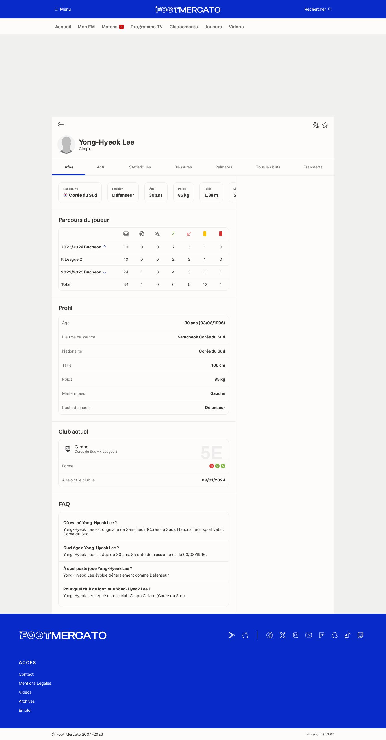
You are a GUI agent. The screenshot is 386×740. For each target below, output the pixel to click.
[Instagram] (295, 635)
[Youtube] (308, 635)
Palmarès (223, 167)
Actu (101, 167)
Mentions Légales (35, 683)
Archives (27, 701)
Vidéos (25, 692)
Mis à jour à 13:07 (320, 734)
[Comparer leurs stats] (316, 125)
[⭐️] (325, 125)
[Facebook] (269, 635)
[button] (63, 9)
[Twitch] (360, 635)
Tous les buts (268, 167)
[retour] (60, 125)
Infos (68, 167)
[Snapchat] (334, 635)
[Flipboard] (321, 635)
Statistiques (140, 167)
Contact (26, 674)
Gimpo (85, 148)
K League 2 (71, 259)
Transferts (313, 167)
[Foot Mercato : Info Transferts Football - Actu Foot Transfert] (187, 9)
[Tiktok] (347, 635)
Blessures (183, 167)
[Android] (232, 635)
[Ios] (245, 635)
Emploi (25, 710)
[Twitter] (282, 635)
